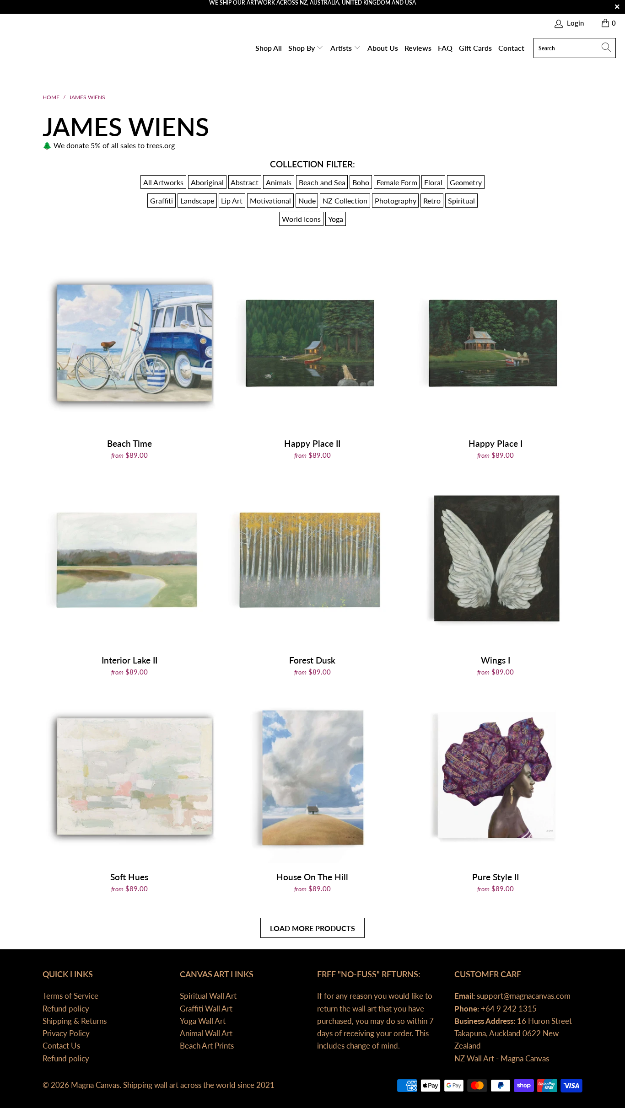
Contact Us (61, 1045)
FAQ (445, 47)
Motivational (270, 200)
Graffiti (161, 200)
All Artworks (163, 182)
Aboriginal (207, 182)
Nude (307, 200)
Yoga (335, 218)
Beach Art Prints (207, 1045)
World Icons (301, 218)
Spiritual (461, 200)
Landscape (197, 200)
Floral (433, 182)
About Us (382, 47)
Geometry (466, 182)
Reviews (417, 47)
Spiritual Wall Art (208, 996)
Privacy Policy (66, 1033)
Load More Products (312, 928)
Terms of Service (70, 996)
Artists (342, 47)
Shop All (268, 47)
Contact (511, 47)
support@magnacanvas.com (523, 996)
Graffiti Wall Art (206, 1008)
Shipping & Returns (75, 1021)
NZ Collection (345, 200)
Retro (432, 200)
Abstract (245, 182)
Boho (360, 182)
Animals (278, 182)
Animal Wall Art (206, 1033)
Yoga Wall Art (203, 1021)
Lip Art (231, 200)
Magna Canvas (95, 1085)
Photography (395, 200)
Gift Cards (475, 47)
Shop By (302, 47)
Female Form (397, 182)
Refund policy (66, 1008)
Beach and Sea (322, 182)
